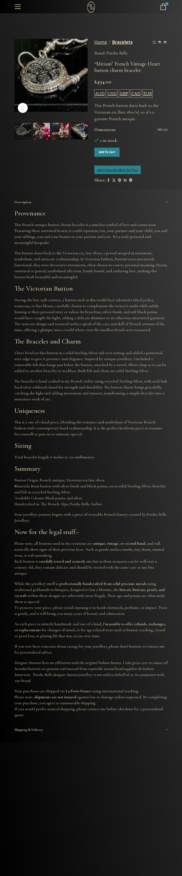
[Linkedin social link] (125, 180)
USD (112, 93)
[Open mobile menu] (17, 6)
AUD (100, 93)
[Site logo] (91, 6)
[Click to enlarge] (23, 108)
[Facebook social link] (108, 180)
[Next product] (165, 42)
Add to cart (107, 152)
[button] (18, 77)
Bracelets (122, 42)
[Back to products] (159, 42)
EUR (147, 93)
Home (100, 42)
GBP (124, 93)
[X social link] (114, 180)
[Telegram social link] (131, 180)
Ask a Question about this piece (117, 170)
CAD (135, 93)
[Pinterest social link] (120, 180)
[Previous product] (154, 42)
